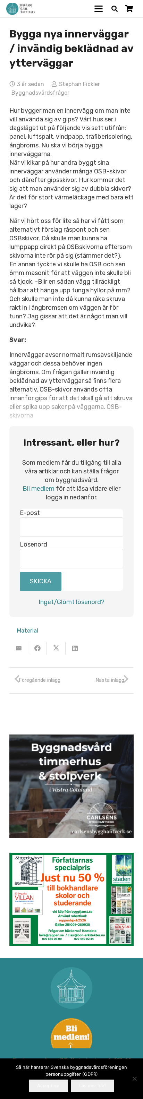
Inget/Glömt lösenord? (71, 602)
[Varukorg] (129, 8)
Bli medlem (38, 488)
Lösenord (33, 544)
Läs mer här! (92, 1085)
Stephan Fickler (79, 84)
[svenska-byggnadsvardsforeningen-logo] (20, 9)
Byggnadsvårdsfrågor (40, 92)
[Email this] (18, 648)
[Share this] (37, 648)
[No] (134, 1078)
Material (27, 630)
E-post (30, 513)
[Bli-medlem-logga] (71, 1039)
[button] (99, 9)
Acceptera (48, 1085)
